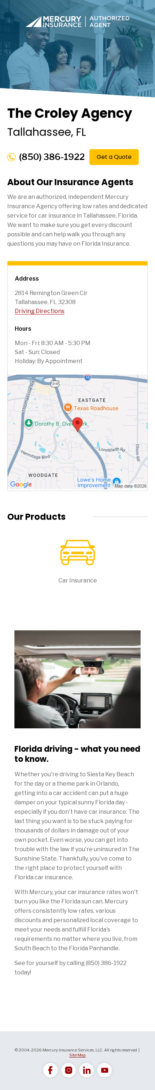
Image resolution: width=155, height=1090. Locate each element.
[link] (50, 1070)
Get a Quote (114, 157)
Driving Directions (40, 311)
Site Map (77, 1055)
